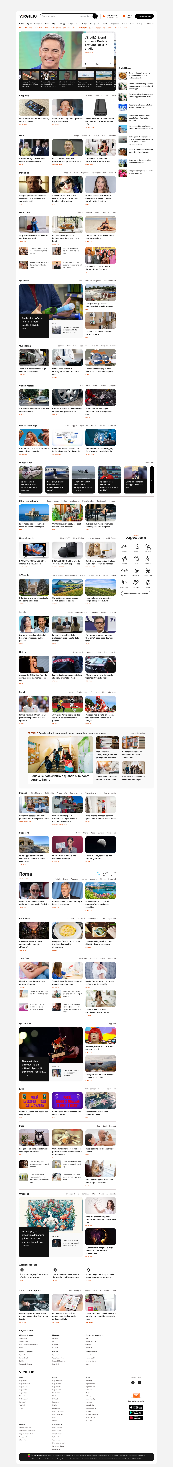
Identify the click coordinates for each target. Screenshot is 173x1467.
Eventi (65, 879)
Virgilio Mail (23, 1380)
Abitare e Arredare (26, 1335)
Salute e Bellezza (26, 1352)
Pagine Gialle (26, 1330)
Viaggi (62, 24)
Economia (38, 24)
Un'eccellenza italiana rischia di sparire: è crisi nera (71, 1072)
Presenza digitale (75, 1290)
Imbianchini (49, 793)
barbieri (21, 1361)
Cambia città (23, 879)
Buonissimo (25, 918)
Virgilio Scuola (90, 1387)
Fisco (87, 52)
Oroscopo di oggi (72, 1194)
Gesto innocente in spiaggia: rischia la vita (134, 485)
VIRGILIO (51, 1455)
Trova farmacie (57, 1434)
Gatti (105, 1126)
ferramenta (23, 1338)
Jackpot (118, 28)
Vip (86, 272)
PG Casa (88, 1411)
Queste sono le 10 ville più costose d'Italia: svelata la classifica (97, 904)
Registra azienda (91, 1408)
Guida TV (67, 173)
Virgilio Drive (23, 1390)
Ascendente (111, 1194)
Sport (29, 24)
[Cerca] (95, 16)
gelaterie (55, 1338)
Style (97, 213)
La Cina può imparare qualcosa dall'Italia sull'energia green (71, 329)
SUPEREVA (141, 1455)
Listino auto (89, 1396)
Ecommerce (104, 1290)
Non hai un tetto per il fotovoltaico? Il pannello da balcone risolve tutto (64, 819)
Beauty (81, 213)
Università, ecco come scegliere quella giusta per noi (38, 250)
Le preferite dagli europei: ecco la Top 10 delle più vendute (139, 117)
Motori (70, 24)
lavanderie (56, 1355)
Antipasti (70, 918)
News (75, 173)
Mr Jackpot (23, 1437)
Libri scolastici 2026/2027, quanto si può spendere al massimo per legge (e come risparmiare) (107, 757)
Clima (80, 281)
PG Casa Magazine (91, 1414)
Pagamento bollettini (104, 28)
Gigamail (22, 1396)
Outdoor (112, 501)
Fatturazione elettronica (60, 28)
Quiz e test (111, 833)
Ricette (105, 24)
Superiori (112, 612)
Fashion (89, 213)
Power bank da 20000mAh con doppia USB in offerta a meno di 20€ (99, 121)
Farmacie (74, 879)
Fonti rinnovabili (110, 281)
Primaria (95, 612)
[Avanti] (152, 480)
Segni (101, 1194)
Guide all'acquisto (101, 96)
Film (104, 173)
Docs (74, 28)
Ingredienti (111, 918)
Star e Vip (86, 136)
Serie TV (112, 173)
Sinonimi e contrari (82, 612)
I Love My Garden (93, 538)
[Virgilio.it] (28, 16)
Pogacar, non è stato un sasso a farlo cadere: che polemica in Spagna (99, 718)
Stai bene (22, 987)
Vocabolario (56, 1440)
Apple (74, 426)
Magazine (24, 173)
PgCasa (23, 793)
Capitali (91, 575)
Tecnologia (23, 124)
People (77, 136)
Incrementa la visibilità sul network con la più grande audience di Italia (64, 1316)
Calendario (22, 1402)
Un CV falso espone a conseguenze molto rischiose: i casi (66, 371)
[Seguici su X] (139, 1382)
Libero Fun (22, 1440)
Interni (88, 821)
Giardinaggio (102, 501)
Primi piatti (80, 918)
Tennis (21, 723)
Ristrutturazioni (88, 501)
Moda (104, 136)
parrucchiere (23, 1355)
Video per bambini (92, 1089)
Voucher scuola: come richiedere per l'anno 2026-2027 (132, 755)
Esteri (106, 652)
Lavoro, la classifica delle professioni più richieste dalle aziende (65, 638)
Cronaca (89, 652)
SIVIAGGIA (115, 1455)
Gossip (92, 24)
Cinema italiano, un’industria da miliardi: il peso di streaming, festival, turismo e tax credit (33, 1066)
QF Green (24, 280)
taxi (86, 1338)
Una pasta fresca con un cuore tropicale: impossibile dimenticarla (66, 944)
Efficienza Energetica (93, 281)
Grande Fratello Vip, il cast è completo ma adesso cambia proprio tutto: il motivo (98, 198)
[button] (111, 64)
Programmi (85, 173)
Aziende (84, 879)
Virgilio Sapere (90, 1384)
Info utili (22, 374)
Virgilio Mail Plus (24, 1384)
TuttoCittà (88, 1420)
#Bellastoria (57, 164)
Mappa (103, 879)
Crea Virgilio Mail (144, 16)
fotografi (88, 1364)
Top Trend (22, 1322)
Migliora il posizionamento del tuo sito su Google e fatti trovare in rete (33, 1316)
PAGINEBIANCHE (92, 1455)
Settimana (86, 1194)
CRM (114, 1290)
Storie (113, 652)
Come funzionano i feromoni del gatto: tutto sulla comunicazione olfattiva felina (67, 1152)
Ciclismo (88, 723)
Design (64, 501)
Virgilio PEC (23, 1387)
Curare (87, 987)
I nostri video (25, 462)
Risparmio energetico (93, 793)
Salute (132, 24)
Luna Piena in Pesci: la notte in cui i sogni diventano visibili (70, 1243)
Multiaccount (23, 1399)
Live (103, 692)
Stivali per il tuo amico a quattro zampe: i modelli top (72, 1164)
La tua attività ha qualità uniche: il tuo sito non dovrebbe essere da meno (100, 1316)
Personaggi (96, 173)
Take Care (24, 958)
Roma (25, 874)
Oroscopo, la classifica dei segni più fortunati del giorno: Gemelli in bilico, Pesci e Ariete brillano (33, 1237)
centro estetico (24, 1358)
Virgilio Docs (23, 1393)
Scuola (124, 24)
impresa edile (23, 1341)
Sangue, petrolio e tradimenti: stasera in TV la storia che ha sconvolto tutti (32, 198)
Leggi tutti (112, 1024)
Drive (47, 28)
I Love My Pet (78, 538)
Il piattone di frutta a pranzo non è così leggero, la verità (37, 1006)
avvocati (88, 1355)
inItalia (139, 24)
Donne (47, 24)
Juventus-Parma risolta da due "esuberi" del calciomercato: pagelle (66, 718)
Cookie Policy (56, 1459)
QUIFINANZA (124, 1455)
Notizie (21, 24)
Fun (125, 28)
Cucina (54, 950)
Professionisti (91, 1352)
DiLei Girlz (24, 212)
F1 (92, 692)
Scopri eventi (56, 1431)
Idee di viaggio (71, 575)
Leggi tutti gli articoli (137, 733)
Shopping (88, 1380)
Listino (103, 386)
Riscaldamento (36, 793)
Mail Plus (28, 28)
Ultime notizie (78, 652)
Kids (21, 1089)
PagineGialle (89, 1405)
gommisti (88, 1344)
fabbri (21, 1347)
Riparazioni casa (76, 793)
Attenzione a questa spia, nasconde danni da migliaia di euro (98, 411)
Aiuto (21, 1408)
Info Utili (95, 346)
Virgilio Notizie (57, 1380)
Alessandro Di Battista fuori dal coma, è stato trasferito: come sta (33, 678)
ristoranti (55, 1344)
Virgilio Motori (26, 385)
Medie (103, 612)
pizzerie (55, 1347)
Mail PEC (38, 28)
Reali (21, 164)
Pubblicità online (91, 1290)
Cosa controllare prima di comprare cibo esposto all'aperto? (30, 944)
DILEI (109, 1455)
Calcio (71, 692)
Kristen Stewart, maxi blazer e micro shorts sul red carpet (72, 264)
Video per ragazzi (109, 1089)
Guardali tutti (149, 463)
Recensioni (111, 426)
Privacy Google (69, 20)
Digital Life (84, 426)
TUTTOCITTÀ (102, 1455)
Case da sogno (53, 501)
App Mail (22, 1405)
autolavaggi (89, 1347)
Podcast (112, 1126)
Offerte (89, 96)
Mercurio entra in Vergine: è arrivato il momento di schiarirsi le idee (100, 1219)
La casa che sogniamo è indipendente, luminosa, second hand (66, 238)
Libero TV (55, 1417)
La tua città (56, 1437)
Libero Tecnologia (28, 425)
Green (24, 328)
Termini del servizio (58, 20)
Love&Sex (106, 213)
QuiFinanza (25, 346)
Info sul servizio (46, 20)
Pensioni (104, 346)
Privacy (49, 1459)
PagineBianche (90, 1417)
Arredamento (75, 501)
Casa (21, 530)
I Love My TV (65, 538)
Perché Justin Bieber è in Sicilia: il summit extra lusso (39, 264)
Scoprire (88, 1015)
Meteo (54, 24)
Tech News (23, 454)
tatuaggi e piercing (25, 1364)
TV (99, 24)
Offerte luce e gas (86, 28)
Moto (88, 386)
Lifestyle (96, 136)
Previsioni (112, 879)
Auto (81, 386)
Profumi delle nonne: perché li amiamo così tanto (71, 250)
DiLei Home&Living (28, 501)
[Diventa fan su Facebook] (133, 1382)
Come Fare (89, 164)
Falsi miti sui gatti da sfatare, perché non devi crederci (39, 1164)
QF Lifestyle (25, 1023)
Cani (98, 1126)
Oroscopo (115, 24)
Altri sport (112, 692)
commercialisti (90, 1358)
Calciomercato (82, 692)
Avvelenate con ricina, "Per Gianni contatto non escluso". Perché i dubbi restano (65, 198)
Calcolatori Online (58, 1446)
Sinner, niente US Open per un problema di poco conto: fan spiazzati (32, 718)
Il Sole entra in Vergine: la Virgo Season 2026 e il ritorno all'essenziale (99, 1250)
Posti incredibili (102, 575)
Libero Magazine (57, 1414)
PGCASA (83, 1455)
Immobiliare (71, 346)
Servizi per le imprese (30, 1290)
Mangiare (56, 1335)
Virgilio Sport (56, 1384)
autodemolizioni (90, 1341)
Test (114, 213)
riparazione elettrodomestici (28, 1344)
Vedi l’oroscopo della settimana (136, 594)
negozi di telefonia (58, 1361)
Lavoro (113, 346)
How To (93, 426)
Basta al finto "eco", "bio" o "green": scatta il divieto (33, 322)
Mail (20, 28)
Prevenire (55, 987)
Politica (98, 652)
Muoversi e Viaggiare (94, 1335)
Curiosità (112, 386)
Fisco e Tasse (84, 346)
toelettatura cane (58, 1358)
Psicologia (93, 958)
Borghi (113, 575)
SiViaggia (24, 575)
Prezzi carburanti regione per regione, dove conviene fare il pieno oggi (141, 86)
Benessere (83, 958)
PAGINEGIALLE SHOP (72, 1455)
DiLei (21, 135)
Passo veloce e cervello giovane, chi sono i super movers (72, 993)
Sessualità (112, 958)
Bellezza (55, 124)
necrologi (55, 1364)
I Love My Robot (109, 538)
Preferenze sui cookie (68, 1459)
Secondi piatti (92, 918)
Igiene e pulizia (110, 793)
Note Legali (42, 1459)
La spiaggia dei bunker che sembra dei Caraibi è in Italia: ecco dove (32, 858)
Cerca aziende (57, 1428)
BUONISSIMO (133, 1455)
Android (66, 426)
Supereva (24, 833)
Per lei (113, 96)
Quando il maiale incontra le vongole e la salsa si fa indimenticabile (140, 75)
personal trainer (90, 1361)
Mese (94, 1194)
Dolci (103, 918)
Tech (77, 24)
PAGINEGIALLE (60, 1455)
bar (53, 1341)
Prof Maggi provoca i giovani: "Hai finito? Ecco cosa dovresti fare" (99, 638)
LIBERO (44, 1455)
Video (84, 24)
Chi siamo (34, 1459)
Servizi (55, 1352)
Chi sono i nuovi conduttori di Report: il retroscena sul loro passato (32, 638)
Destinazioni (57, 575)
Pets (21, 1126)
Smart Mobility (90, 1399)
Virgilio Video (56, 1390)
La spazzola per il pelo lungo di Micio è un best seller (72, 1177)
